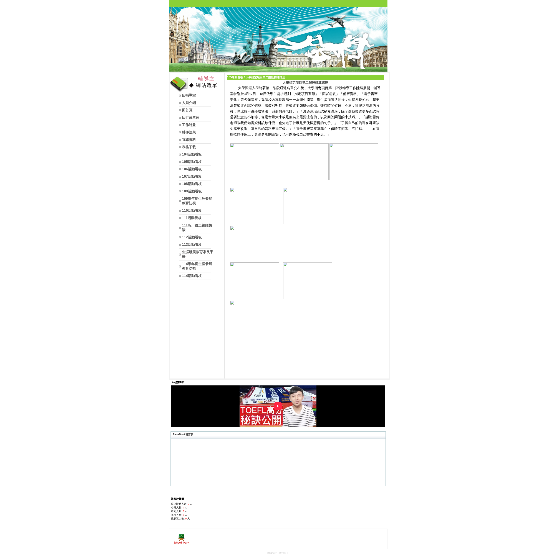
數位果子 (284, 553)
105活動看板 (235, 77)
